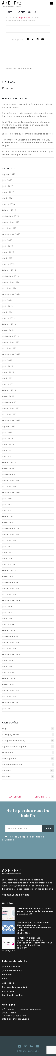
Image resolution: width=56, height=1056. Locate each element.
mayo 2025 (8, 252)
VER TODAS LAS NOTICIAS (15, 895)
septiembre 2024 (11, 294)
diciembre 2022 (10, 402)
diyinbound (25, 17)
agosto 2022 (8, 426)
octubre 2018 (9, 648)
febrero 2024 (9, 324)
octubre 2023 (9, 348)
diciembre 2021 (10, 474)
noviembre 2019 (10, 588)
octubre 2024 (9, 288)
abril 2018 (7, 666)
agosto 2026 (8, 174)
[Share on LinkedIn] (38, 39)
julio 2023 (7, 360)
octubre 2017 (9, 696)
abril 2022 (7, 450)
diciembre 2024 (10, 276)
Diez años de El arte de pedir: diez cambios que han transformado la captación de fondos (27, 114)
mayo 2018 (8, 660)
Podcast (6, 776)
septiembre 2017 (11, 702)
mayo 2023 (8, 372)
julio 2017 (7, 708)
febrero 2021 (8, 516)
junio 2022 (7, 438)
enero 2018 (8, 684)
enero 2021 (8, 522)
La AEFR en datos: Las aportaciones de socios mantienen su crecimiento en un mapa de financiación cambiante (26, 125)
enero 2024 (8, 330)
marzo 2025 (8, 264)
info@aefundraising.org (15, 1019)
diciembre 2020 (10, 528)
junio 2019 (7, 612)
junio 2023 (7, 366)
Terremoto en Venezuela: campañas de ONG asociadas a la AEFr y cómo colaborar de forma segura (27, 142)
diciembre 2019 (10, 582)
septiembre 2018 (11, 654)
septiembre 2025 (11, 234)
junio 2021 (7, 504)
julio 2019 (7, 606)
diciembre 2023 (10, 336)
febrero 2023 (9, 390)
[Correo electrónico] (37, 1046)
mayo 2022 (8, 444)
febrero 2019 (8, 630)
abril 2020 (7, 558)
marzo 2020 (8, 564)
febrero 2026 (9, 210)
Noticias (6, 770)
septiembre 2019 (11, 600)
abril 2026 (7, 198)
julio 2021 (7, 498)
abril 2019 (7, 618)
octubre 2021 (9, 486)
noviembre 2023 (10, 342)
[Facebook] (19, 1046)
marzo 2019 (8, 624)
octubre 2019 (9, 594)
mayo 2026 (8, 192)
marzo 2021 (8, 510)
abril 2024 (7, 312)
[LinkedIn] (31, 1046)
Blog (4, 728)
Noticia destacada (12, 764)
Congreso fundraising (13, 740)
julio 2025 (7, 240)
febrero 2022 (9, 462)
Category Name (10, 734)
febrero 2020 (9, 570)
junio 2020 (7, 546)
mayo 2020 (8, 552)
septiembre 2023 (11, 354)
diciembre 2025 (10, 216)
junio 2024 (7, 306)
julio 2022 (7, 432)
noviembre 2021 (10, 480)
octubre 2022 (9, 414)
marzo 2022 (8, 456)
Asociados (8, 983)
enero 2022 (8, 468)
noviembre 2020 (11, 534)
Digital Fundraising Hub (14, 746)
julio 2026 (7, 180)
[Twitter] (33, 39)
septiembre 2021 (11, 492)
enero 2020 (8, 576)
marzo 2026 (8, 204)
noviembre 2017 (10, 690)
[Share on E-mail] (42, 39)
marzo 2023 (8, 384)
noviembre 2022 (10, 408)
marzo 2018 (8, 672)
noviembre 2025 (10, 222)
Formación (8, 752)
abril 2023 (7, 378)
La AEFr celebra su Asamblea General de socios (27, 133)
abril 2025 (7, 258)
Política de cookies (13, 995)
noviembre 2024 (11, 282)
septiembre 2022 (11, 420)
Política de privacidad (14, 987)
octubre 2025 (9, 228)
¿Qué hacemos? (11, 966)
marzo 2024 (8, 318)
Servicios (7, 974)
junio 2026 (7, 186)
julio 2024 (7, 300)
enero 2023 (8, 396)
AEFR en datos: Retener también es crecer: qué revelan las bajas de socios (27, 153)
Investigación (9, 758)
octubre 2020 (9, 540)
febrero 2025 (9, 270)
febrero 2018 (8, 678)
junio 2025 (7, 246)
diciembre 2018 (10, 636)
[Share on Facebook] (28, 39)
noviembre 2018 (10, 642)
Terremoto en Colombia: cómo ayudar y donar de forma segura (35, 909)
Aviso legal (8, 991)
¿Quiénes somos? (12, 970)
